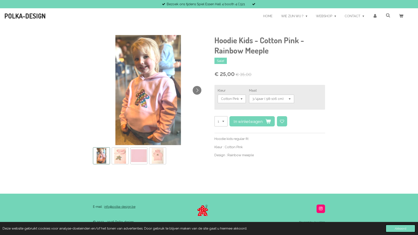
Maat (253, 90)
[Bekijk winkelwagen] (401, 16)
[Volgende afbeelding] (197, 90)
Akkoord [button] (400, 228)
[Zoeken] (388, 16)
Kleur (222, 90)
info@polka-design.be (119, 206)
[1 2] (221, 121)
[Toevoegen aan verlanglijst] (282, 121)
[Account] (375, 16)
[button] (101, 155)
